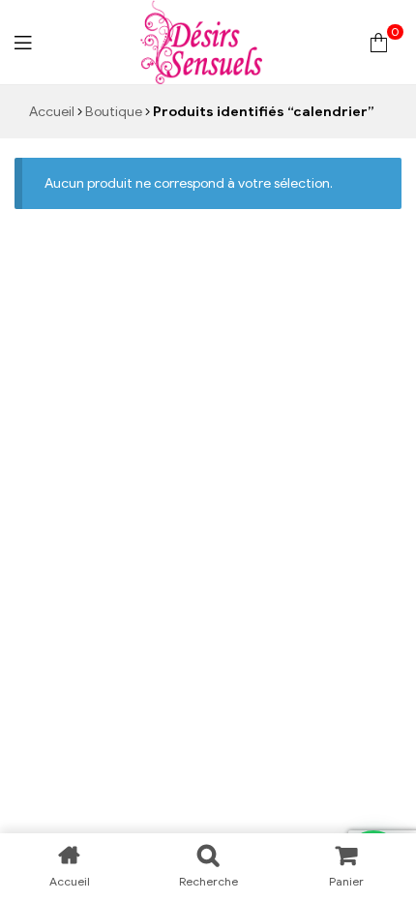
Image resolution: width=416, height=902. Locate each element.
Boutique (113, 112)
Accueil (51, 112)
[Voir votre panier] (379, 42)
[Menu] (23, 42)
